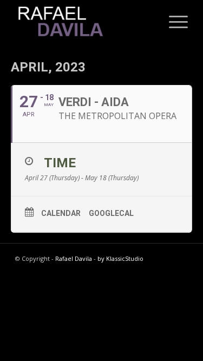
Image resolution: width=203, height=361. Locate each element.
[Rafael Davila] (84, 21)
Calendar (61, 213)
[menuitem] (173, 21)
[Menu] (173, 21)
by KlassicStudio (120, 258)
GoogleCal (111, 213)
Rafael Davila (73, 258)
